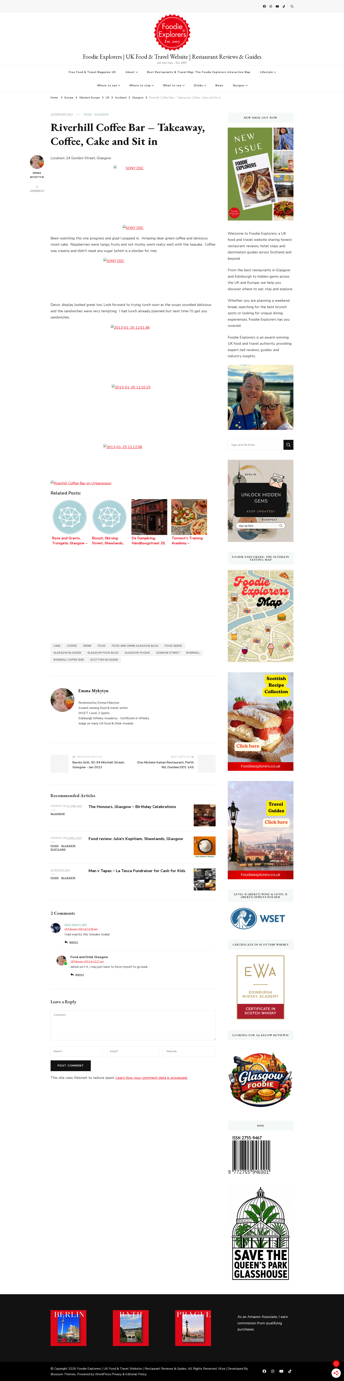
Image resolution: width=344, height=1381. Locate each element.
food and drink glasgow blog (135, 645)
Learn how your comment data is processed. (152, 1077)
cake (57, 645)
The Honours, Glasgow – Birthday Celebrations (132, 806)
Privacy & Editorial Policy (129, 1374)
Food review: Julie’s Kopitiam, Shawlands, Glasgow (135, 838)
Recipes (238, 85)
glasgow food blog (103, 652)
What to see (172, 85)
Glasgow (101, 114)
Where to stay (140, 85)
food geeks (173, 645)
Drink (87, 645)
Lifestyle (266, 72)
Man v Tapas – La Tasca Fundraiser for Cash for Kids (136, 870)
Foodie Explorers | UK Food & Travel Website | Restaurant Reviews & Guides (172, 57)
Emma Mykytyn (37, 175)
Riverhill (193, 652)
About (130, 72)
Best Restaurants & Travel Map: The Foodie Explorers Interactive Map (198, 72)
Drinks (198, 85)
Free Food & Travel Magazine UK (92, 72)
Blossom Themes (63, 1374)
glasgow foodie (137, 652)
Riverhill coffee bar (69, 659)
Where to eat (107, 85)
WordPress (103, 1374)
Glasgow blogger (67, 652)
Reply (73, 942)
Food (88, 114)
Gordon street (168, 652)
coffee (72, 645)
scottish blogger (104, 659)
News (219, 85)
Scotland (58, 849)
